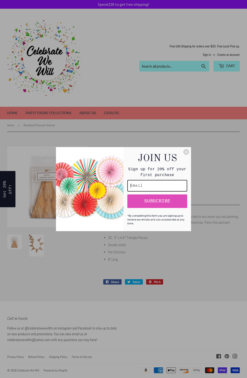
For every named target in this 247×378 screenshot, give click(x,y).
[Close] (186, 152)
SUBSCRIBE (157, 201)
